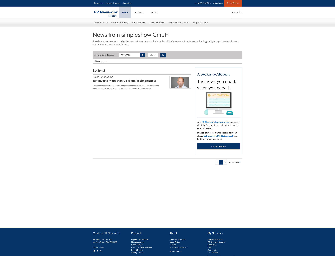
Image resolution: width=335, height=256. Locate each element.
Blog (209, 247)
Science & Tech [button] (139, 22)
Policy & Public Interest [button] (178, 22)
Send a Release (233, 3)
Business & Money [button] (119, 22)
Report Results (137, 250)
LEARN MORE (218, 146)
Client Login (218, 3)
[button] (142, 55)
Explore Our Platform (139, 239)
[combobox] (153, 55)
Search (234, 12)
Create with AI (137, 244)
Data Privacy (213, 252)
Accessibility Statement (178, 247)
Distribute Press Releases (141, 247)
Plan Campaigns (137, 242)
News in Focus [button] (101, 22)
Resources (98, 3)
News (125, 12)
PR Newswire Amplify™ (217, 242)
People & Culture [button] (200, 22)
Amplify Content (137, 252)
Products (139, 12)
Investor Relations (113, 3)
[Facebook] (97, 250)
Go (163, 55)
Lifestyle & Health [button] (157, 22)
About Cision (174, 242)
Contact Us (97, 247)
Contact (154, 12)
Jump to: (104, 55)
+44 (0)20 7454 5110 (104, 239)
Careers (172, 244)
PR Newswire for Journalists (215, 122)
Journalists (127, 3)
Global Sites (174, 251)
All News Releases (215, 239)
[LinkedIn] (94, 250)
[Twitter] (100, 250)
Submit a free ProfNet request (218, 136)
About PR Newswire (177, 239)
